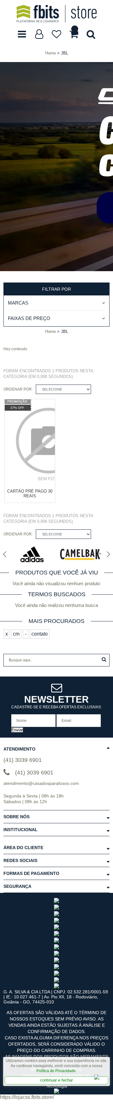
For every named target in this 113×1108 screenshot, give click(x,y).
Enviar (17, 730)
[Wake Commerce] (56, 1091)
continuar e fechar (56, 1080)
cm (16, 634)
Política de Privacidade (56, 1071)
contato (39, 634)
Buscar (104, 659)
